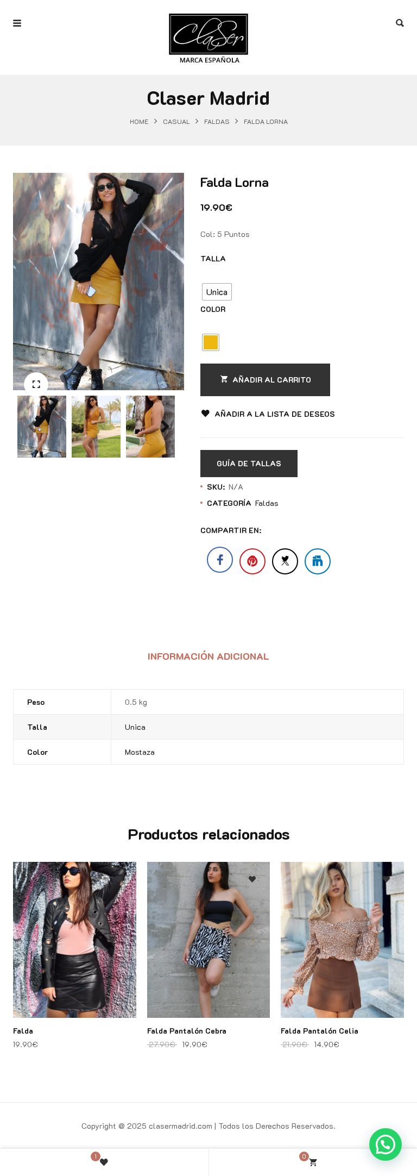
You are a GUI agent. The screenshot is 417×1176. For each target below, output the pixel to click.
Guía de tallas (249, 463)
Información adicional (208, 655)
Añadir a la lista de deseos (274, 414)
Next (165, 451)
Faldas (217, 121)
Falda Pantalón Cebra (186, 1030)
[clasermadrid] (208, 23)
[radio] (217, 292)
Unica (135, 727)
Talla (213, 258)
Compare (118, 909)
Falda (23, 1030)
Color (212, 309)
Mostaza (140, 752)
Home (139, 121)
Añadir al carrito (271, 379)
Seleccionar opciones (118, 931)
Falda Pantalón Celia (319, 1030)
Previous (32, 451)
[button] (36, 384)
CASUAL (176, 121)
